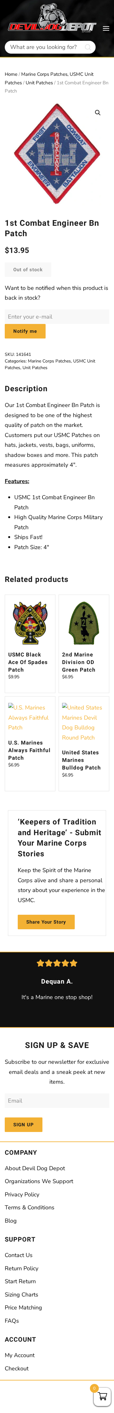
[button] (106, 28)
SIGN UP (23, 1124)
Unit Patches (39, 83)
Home (11, 74)
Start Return (20, 1281)
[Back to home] (54, 18)
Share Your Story (46, 922)
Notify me (25, 331)
